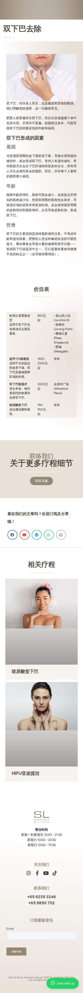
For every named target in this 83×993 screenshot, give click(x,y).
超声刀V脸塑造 (19, 359)
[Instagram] (28, 873)
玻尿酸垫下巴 (18, 405)
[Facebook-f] (37, 873)
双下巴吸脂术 (18, 384)
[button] (12, 535)
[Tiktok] (54, 873)
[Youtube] (45, 873)
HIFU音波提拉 (26, 773)
